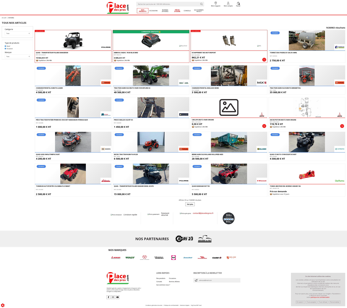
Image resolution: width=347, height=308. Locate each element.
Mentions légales (184, 305)
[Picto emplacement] (216, 3)
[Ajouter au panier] (264, 60)
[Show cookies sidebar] (3, 305)
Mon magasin (215, 6)
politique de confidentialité (320, 297)
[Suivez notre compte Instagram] (113, 297)
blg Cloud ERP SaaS (196, 305)
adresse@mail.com (205, 280)
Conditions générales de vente (153, 305)
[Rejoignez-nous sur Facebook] (108, 297)
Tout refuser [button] (323, 302)
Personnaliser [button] (334, 302)
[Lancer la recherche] (201, 4)
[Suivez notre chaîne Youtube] (117, 297)
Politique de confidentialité (171, 305)
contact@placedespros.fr (203, 213)
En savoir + (300, 302)
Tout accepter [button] (311, 302)
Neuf (8, 46)
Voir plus (190, 204)
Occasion (10, 49)
